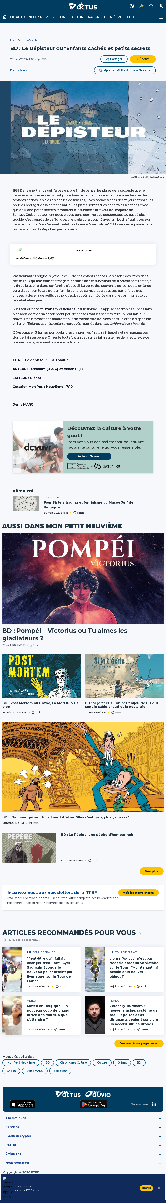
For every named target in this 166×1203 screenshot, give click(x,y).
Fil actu (17, 17)
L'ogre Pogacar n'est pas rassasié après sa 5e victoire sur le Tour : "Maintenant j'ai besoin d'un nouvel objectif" (134, 968)
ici (144, 324)
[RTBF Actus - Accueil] (83, 6)
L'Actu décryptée (19, 1136)
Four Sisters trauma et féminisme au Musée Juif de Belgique (88, 505)
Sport (44, 17)
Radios (11, 1145)
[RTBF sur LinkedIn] (154, 1104)
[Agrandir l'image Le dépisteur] (83, 250)
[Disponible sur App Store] (22, 1104)
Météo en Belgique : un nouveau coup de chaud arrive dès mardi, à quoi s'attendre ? (48, 1012)
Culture (77, 17)
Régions (59, 17)
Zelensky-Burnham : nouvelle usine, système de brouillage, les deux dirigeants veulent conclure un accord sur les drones (134, 1015)
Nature (95, 17)
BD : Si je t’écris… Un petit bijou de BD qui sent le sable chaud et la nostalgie (121, 705)
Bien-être (113, 17)
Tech (129, 17)
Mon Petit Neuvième (23, 39)
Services (12, 1127)
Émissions (13, 1154)
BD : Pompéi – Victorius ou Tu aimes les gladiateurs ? (64, 634)
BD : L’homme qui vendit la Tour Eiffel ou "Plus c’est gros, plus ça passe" (65, 817)
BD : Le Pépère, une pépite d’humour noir (97, 835)
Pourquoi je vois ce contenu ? (23, 939)
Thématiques (16, 1118)
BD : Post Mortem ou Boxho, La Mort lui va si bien (40, 705)
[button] (83, 127)
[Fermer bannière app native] (158, 1188)
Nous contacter (17, 1162)
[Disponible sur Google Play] (93, 1104)
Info (31, 17)
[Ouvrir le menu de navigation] (161, 17)
